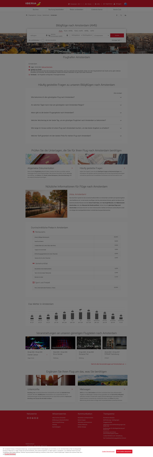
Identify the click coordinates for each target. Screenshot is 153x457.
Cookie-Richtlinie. (10, 454)
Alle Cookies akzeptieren (124, 451)
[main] (76, 451)
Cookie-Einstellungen (108, 451)
